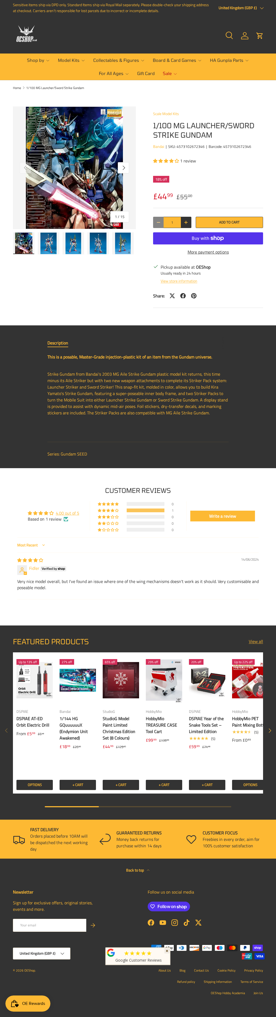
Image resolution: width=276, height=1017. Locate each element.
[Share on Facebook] (183, 295)
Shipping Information (218, 981)
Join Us (258, 992)
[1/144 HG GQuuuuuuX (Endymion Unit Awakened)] (78, 680)
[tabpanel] (138, 393)
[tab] (57, 342)
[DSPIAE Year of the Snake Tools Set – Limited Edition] (207, 680)
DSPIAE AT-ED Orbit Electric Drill (32, 721)
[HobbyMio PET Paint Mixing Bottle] (250, 680)
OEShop (29, 970)
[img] (30, 560)
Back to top (135, 870)
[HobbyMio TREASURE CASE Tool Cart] (164, 680)
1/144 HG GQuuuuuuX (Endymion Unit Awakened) (74, 728)
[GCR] (111, 953)
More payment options (208, 252)
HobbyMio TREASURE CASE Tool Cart (161, 725)
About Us (164, 970)
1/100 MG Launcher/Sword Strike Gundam (55, 88)
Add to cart (229, 222)
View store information (179, 281)
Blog (182, 970)
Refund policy (186, 981)
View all (256, 641)
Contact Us (201, 970)
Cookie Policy (227, 970)
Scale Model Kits (166, 113)
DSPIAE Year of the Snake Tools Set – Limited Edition (206, 725)
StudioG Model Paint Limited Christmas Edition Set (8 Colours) (119, 728)
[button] (260, 36)
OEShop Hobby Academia (228, 992)
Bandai (158, 146)
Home (17, 88)
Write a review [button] (222, 516)
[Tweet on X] (172, 295)
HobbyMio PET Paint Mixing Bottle (249, 721)
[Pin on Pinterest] (193, 295)
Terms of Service (251, 981)
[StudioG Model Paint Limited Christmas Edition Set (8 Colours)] (121, 680)
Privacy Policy (253, 970)
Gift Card (146, 73)
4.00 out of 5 (67, 513)
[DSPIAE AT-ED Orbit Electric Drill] (34, 680)
